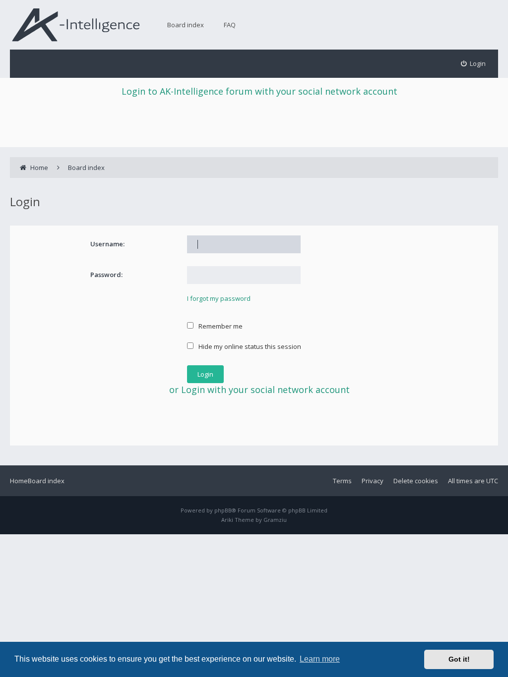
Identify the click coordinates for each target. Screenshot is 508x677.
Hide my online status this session (249, 346)
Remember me (220, 326)
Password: (106, 274)
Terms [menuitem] (342, 480)
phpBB (223, 510)
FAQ (230, 24)
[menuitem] (473, 63)
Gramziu (275, 519)
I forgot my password (219, 298)
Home (19, 480)
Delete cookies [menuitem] (415, 480)
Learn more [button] (320, 659)
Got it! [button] (459, 659)
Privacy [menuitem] (372, 480)
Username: (107, 243)
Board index (185, 24)
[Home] (76, 24)
